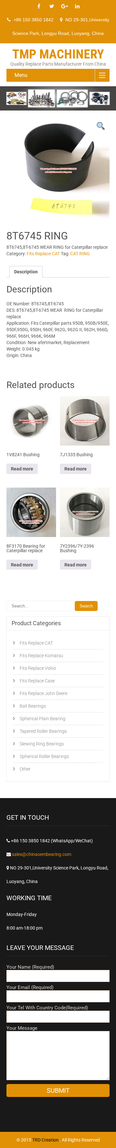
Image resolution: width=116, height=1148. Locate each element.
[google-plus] (64, 6)
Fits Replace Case (37, 680)
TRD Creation (46, 1140)
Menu (21, 75)
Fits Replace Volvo (38, 668)
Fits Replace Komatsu (41, 655)
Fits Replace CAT (43, 253)
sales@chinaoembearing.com (41, 854)
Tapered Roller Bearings (43, 731)
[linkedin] (77, 6)
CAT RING (80, 253)
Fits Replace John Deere (43, 693)
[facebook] (38, 6)
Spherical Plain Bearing (42, 718)
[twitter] (51, 6)
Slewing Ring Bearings (42, 743)
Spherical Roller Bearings (44, 756)
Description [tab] (26, 271)
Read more (22, 468)
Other (25, 769)
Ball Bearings (33, 706)
